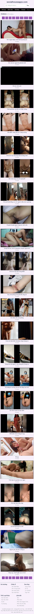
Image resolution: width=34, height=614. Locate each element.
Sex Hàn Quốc (15, 590)
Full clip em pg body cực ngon (17, 480)
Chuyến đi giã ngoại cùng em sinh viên (17, 225)
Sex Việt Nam (15, 592)
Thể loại (4, 9)
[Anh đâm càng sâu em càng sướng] (17, 122)
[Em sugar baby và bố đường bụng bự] (17, 29)
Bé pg (17, 457)
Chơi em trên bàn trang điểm (17, 271)
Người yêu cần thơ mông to (17, 549)
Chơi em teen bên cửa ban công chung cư (17, 341)
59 (17, 18)
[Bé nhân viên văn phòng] (17, 307)
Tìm (28, 5)
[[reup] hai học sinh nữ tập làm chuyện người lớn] (17, 238)
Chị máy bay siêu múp (17, 503)
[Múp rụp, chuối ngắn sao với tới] (17, 562)
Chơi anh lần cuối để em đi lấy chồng (17, 109)
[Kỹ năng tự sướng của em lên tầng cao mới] (17, 377)
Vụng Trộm (28, 586)
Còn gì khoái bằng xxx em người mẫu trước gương (17, 202)
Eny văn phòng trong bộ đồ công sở (17, 294)
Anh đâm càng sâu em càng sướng (17, 132)
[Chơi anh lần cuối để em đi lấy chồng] (17, 99)
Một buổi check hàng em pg (17, 433)
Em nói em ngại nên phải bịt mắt (17, 63)
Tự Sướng (4, 603)
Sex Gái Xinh (4, 597)
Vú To (26, 588)
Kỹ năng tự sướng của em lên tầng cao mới (17, 387)
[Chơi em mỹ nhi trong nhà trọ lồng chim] (17, 145)
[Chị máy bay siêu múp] (17, 493)
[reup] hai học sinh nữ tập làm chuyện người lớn (17, 248)
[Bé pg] (17, 446)
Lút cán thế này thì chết (17, 526)
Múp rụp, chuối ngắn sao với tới (17, 572)
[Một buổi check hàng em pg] (17, 423)
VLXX (2, 601)
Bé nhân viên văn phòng (17, 317)
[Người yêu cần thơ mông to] (17, 539)
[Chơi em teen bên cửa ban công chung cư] (17, 330)
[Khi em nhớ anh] (17, 76)
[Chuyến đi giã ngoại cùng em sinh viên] (17, 215)
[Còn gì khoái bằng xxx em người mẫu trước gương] (17, 191)
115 (26, 18)
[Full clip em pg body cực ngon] (17, 470)
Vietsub (23, 9)
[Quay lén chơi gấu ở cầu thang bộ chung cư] (17, 354)
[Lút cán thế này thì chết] (17, 516)
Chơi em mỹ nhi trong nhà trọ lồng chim (17, 155)
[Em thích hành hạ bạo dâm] (17, 400)
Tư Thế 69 (27, 590)
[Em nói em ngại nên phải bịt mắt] (17, 52)
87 (21, 18)
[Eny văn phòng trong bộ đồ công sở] (17, 284)
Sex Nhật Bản (15, 586)
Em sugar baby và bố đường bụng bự (17, 39)
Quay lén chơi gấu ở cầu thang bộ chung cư (17, 364)
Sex (18, 597)
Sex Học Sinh (4, 599)
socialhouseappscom (17, 2)
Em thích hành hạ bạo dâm (17, 410)
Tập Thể (27, 592)
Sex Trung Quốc (16, 588)
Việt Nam (17, 9)
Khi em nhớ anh (17, 86)
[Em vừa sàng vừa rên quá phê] (17, 168)
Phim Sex (19, 599)
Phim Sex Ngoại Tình (22, 601)
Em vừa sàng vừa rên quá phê (17, 178)
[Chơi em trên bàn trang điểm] (17, 261)
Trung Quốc (30, 9)
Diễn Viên (10, 9)
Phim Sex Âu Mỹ (21, 603)
